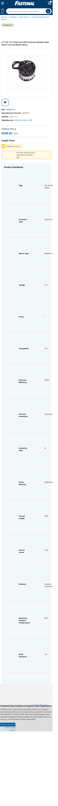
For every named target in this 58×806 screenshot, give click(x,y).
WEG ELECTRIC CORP (23, 120)
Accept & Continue (8, 724)
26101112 (14, 116)
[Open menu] (2, 3)
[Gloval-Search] (48, 11)
